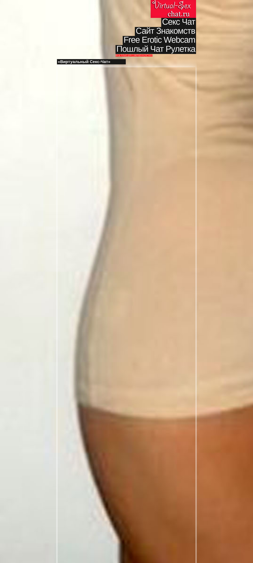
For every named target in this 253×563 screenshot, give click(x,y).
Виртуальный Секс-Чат (173, 9)
